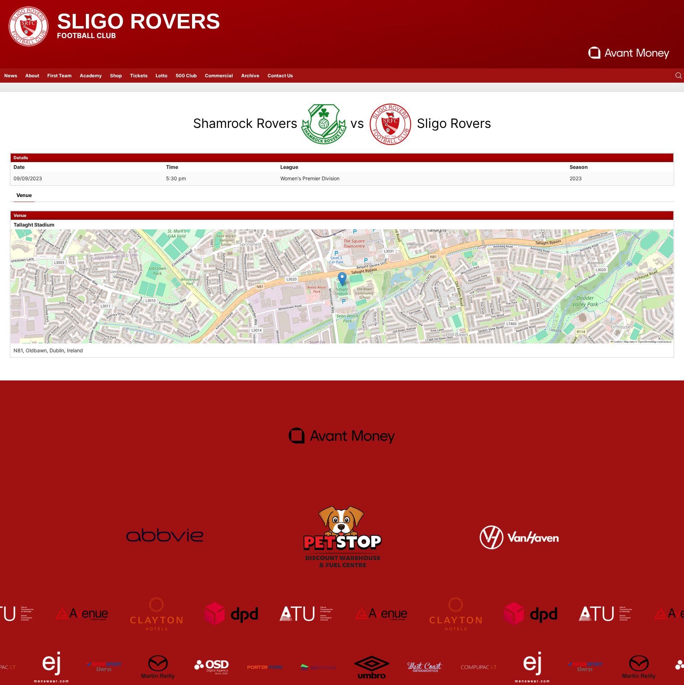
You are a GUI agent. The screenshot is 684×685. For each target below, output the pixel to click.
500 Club (186, 75)
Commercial (219, 75)
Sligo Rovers (138, 21)
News (10, 75)
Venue (24, 195)
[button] (342, 279)
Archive (250, 75)
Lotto (161, 75)
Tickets (138, 75)
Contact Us (280, 75)
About (32, 75)
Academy (91, 75)
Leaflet (617, 341)
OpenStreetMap (647, 341)
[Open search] (678, 75)
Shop (116, 75)
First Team (59, 75)
